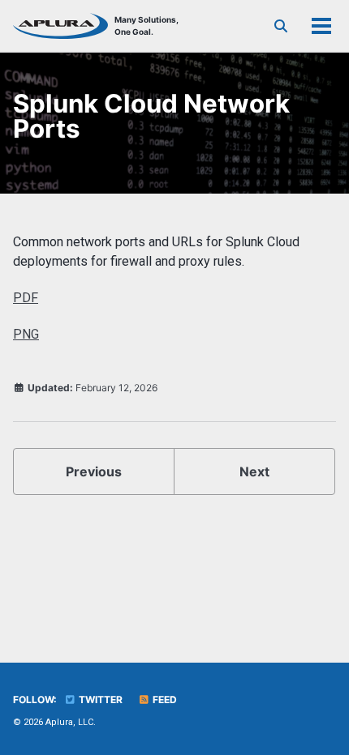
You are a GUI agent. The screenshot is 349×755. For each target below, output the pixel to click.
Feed (163, 699)
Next (254, 471)
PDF (25, 297)
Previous (94, 471)
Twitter (99, 699)
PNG (26, 334)
